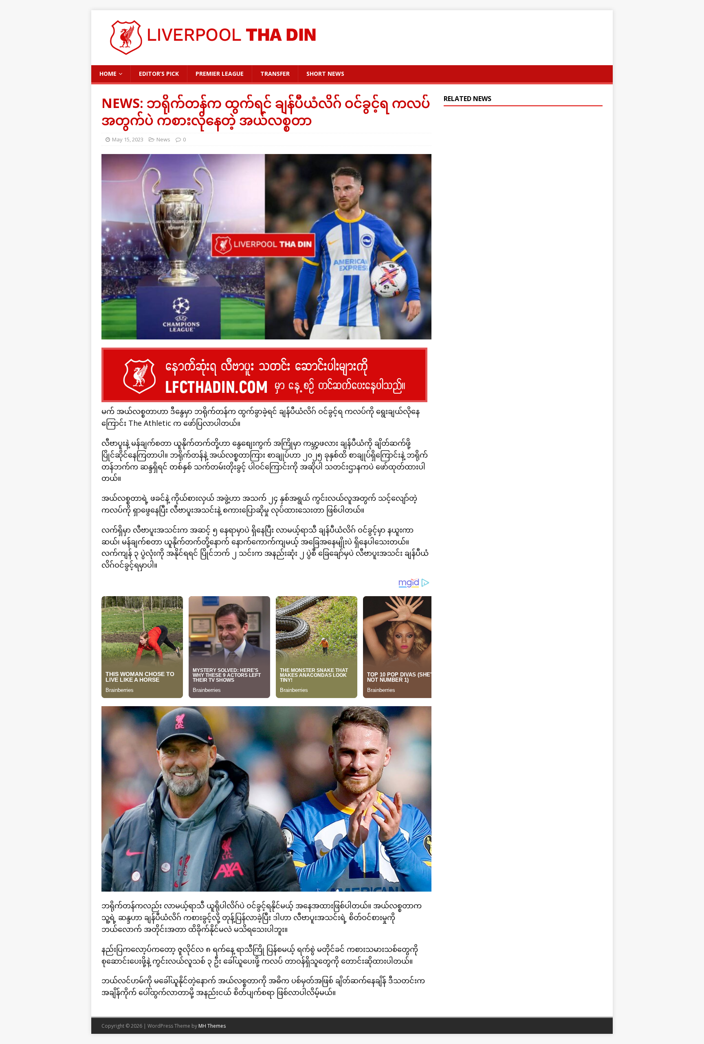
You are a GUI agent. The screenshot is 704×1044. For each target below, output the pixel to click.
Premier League (220, 73)
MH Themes (212, 1025)
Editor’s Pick (159, 73)
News (163, 139)
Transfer (275, 73)
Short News (325, 73)
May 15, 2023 (127, 139)
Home (108, 73)
